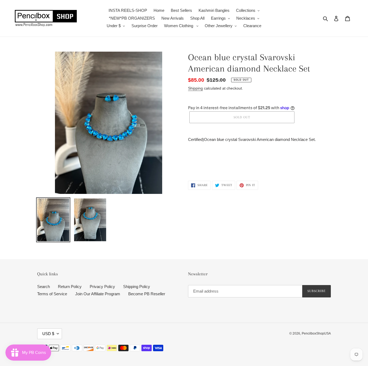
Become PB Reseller (146, 294)
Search (43, 286)
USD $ (48, 333)
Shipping (195, 88)
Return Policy (70, 286)
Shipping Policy (136, 286)
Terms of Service (52, 294)
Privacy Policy (102, 286)
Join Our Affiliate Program (97, 294)
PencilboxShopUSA (316, 333)
